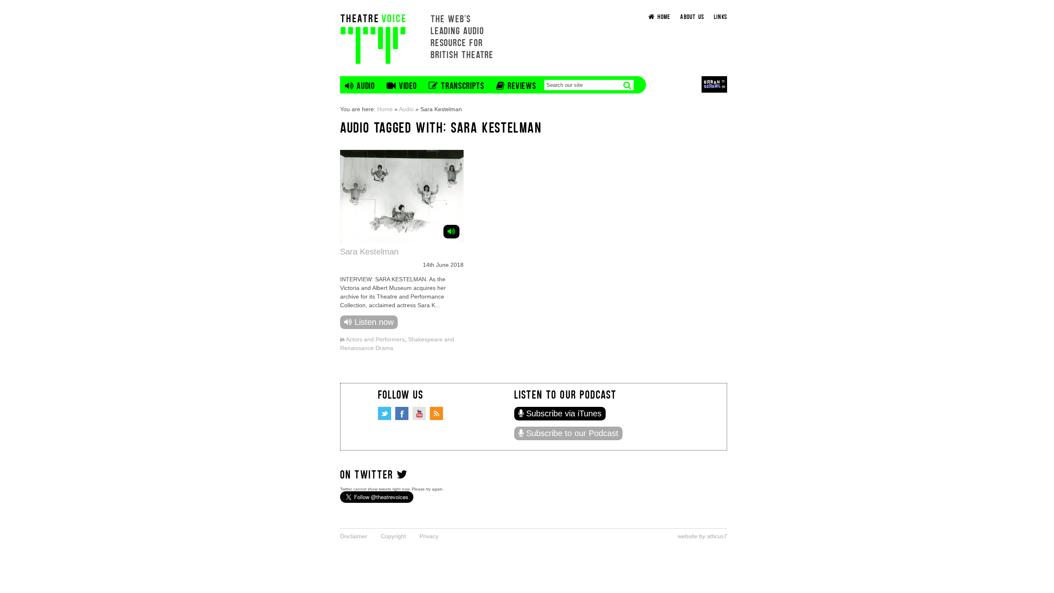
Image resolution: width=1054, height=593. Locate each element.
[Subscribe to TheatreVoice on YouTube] (419, 413)
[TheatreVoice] (373, 38)
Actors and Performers (375, 339)
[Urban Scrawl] (714, 84)
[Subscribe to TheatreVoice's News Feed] (436, 413)
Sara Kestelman (369, 251)
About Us (692, 16)
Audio (406, 109)
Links (720, 16)
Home (385, 109)
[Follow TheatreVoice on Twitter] (384, 413)
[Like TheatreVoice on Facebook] (401, 413)
